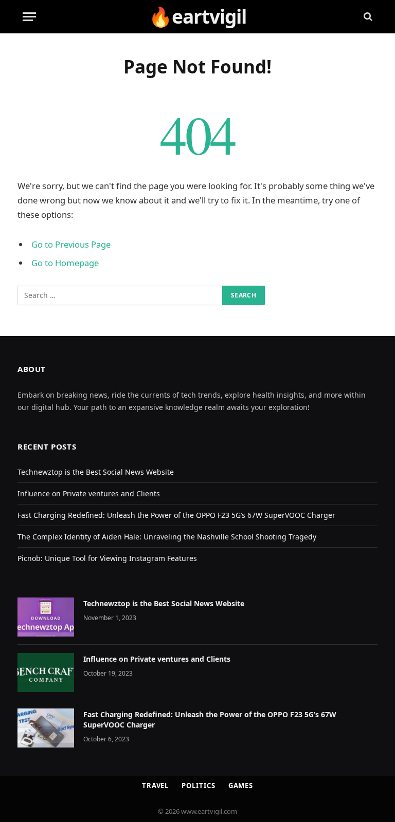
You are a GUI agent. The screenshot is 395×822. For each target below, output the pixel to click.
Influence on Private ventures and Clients (88, 493)
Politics (198, 785)
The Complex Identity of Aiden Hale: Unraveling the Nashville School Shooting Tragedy (166, 536)
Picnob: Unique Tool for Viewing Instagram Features (107, 558)
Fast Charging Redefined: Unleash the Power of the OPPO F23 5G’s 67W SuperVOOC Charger (176, 515)
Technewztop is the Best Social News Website (95, 472)
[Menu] (29, 16)
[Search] (367, 16)
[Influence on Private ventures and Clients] (45, 672)
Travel (155, 785)
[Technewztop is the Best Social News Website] (45, 617)
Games (241, 785)
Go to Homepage (65, 263)
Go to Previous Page (71, 244)
